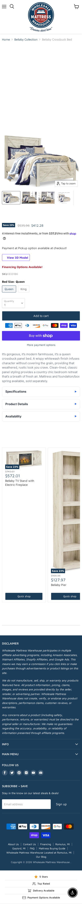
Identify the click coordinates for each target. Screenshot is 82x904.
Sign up (61, 804)
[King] (24, 293)
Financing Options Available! (22, 267)
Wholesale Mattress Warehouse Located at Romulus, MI (38, 852)
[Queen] (9, 293)
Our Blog (41, 856)
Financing (45, 844)
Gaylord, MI (18, 848)
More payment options (41, 345)
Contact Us (29, 844)
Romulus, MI (62, 844)
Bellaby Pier (58, 585)
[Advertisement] (41, 88)
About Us (13, 844)
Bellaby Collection (26, 39)
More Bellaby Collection (41, 441)
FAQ (32, 848)
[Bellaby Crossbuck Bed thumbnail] (11, 197)
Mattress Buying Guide (52, 848)
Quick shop (24, 596)
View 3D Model (17, 257)
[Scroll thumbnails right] (76, 198)
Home (6, 39)
